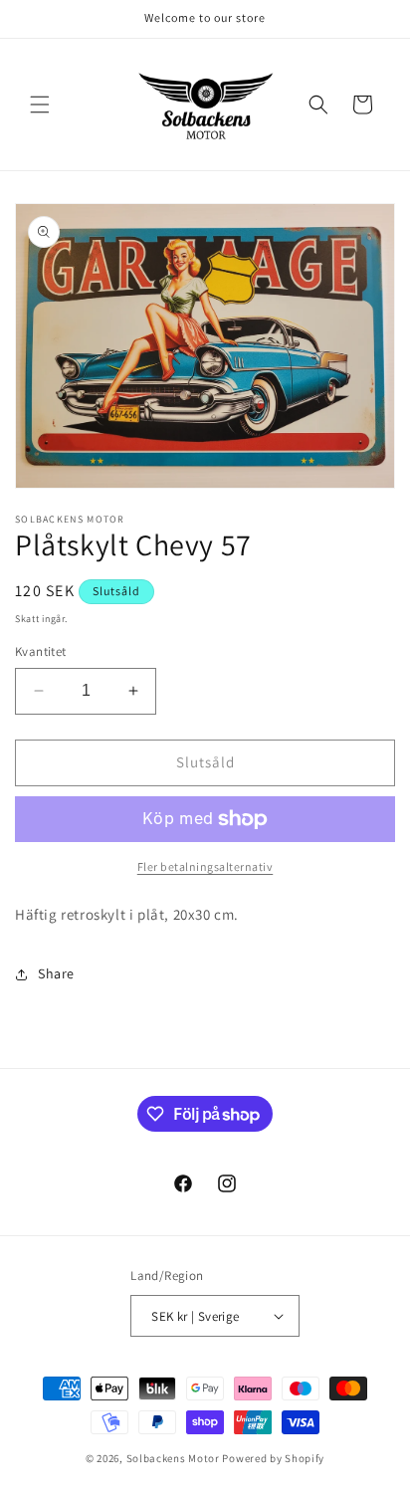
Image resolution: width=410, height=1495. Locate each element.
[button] (40, 104)
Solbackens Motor (173, 1458)
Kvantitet (41, 651)
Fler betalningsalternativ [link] (205, 866)
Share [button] (56, 973)
